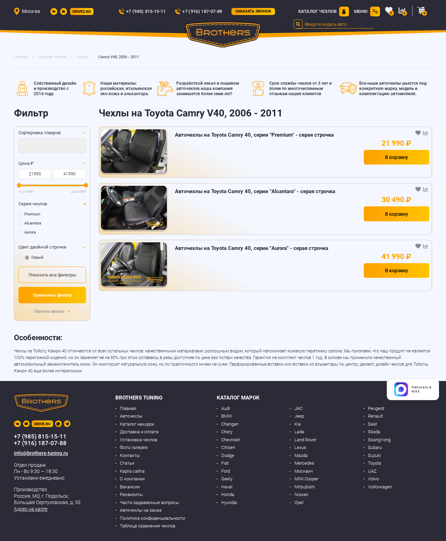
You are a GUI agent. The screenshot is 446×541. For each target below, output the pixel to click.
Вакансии (130, 486)
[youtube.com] (63, 11)
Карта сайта (132, 471)
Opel (298, 502)
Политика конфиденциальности (152, 518)
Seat (372, 424)
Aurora (30, 232)
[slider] (19, 185)
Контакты (130, 455)
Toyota (374, 463)
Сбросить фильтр (49, 311)
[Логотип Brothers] (223, 36)
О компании (132, 478)
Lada (299, 431)
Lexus (300, 447)
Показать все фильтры (52, 274)
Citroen (228, 447)
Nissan (301, 494)
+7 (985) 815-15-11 (146, 11)
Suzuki (374, 455)
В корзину (396, 157)
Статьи (127, 463)
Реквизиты (131, 494)
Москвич (303, 471)
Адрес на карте (30, 509)
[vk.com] (53, 11)
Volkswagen (380, 486)
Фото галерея (134, 447)
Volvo (373, 478)
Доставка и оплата (139, 431)
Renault (375, 416)
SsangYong (379, 439)
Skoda (374, 431)
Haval (226, 486)
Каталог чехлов (317, 11)
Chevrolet (230, 439)
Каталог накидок (137, 424)
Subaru (375, 447)
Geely (226, 478)
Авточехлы (131, 416)
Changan (230, 424)
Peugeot (376, 408)
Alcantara (32, 223)
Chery (226, 431)
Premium (32, 214)
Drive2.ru (81, 11)
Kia (297, 424)
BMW (226, 416)
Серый (37, 257)
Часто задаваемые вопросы (149, 502)
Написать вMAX (422, 389)
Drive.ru (42, 424)
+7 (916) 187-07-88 (202, 11)
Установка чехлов (138, 439)
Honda (227, 494)
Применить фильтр (52, 295)
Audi (225, 408)
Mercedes (304, 463)
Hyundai (229, 502)
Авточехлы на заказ (141, 510)
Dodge (227, 455)
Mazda (301, 455)
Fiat (225, 463)
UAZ (372, 471)
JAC (298, 408)
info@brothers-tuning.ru (41, 453)
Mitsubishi (304, 486)
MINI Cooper (306, 478)
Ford (225, 471)
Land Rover (305, 439)
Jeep (299, 416)
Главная (128, 408)
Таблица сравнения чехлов (147, 525)
